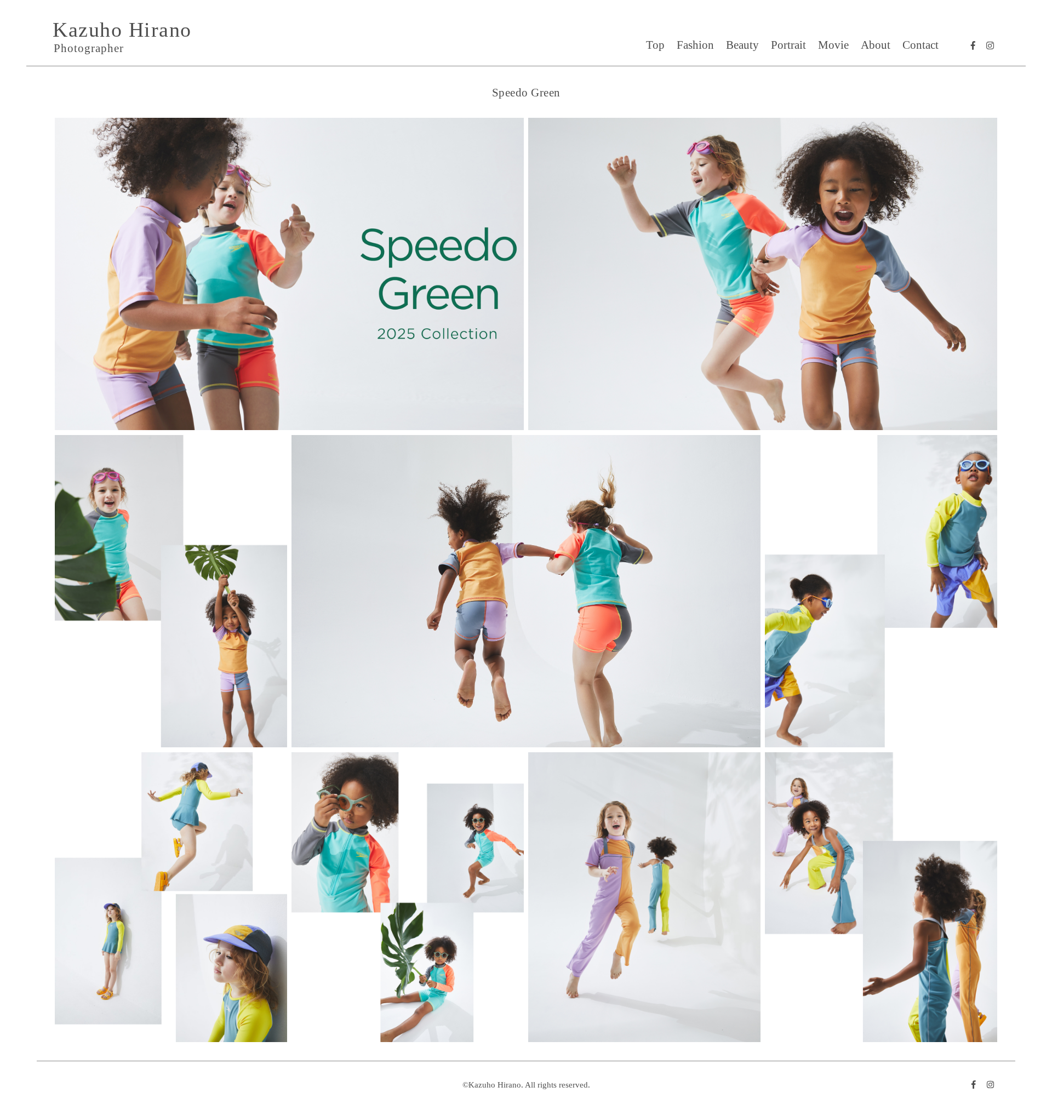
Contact (920, 45)
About (875, 45)
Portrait (788, 45)
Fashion (695, 45)
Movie (833, 45)
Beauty (742, 45)
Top (655, 45)
